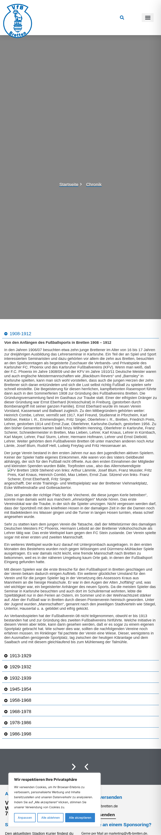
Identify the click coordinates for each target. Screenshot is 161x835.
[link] (122, 17)
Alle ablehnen (50, 817)
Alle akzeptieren (80, 817)
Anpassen (25, 817)
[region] (54, 800)
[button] (148, 17)
